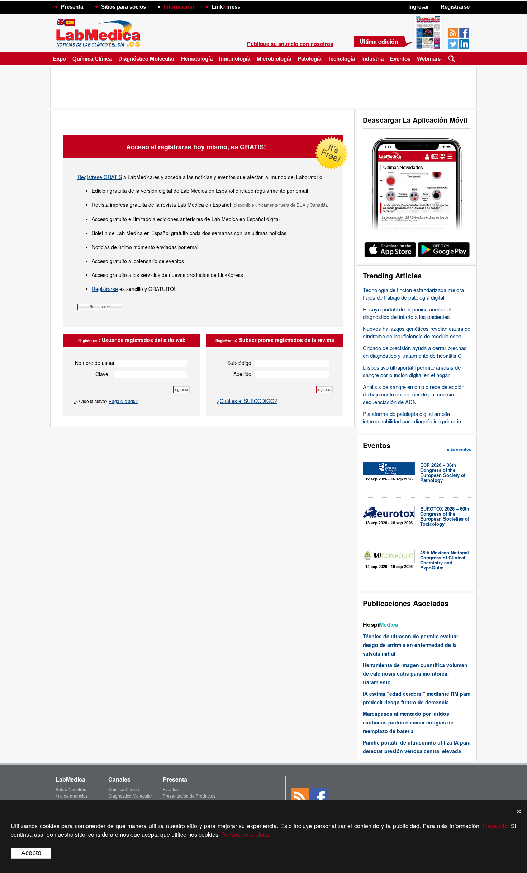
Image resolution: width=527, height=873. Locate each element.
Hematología (197, 59)
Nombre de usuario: (92, 362)
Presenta (72, 7)
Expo (59, 59)
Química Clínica (92, 59)
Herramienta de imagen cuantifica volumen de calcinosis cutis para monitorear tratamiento (415, 673)
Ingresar (418, 7)
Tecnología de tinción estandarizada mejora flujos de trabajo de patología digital (413, 293)
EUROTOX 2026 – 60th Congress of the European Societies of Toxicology (444, 516)
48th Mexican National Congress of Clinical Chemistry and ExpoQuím (444, 560)
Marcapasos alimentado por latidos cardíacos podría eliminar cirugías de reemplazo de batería (408, 722)
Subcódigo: (240, 362)
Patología (309, 59)
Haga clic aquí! (123, 401)
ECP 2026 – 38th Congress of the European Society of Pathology (442, 472)
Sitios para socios (123, 7)
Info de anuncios (72, 796)
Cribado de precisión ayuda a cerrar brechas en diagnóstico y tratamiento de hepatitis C (415, 351)
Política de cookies (245, 834)
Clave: (102, 373)
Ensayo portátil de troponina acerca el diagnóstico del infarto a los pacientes (407, 312)
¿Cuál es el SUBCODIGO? (247, 400)
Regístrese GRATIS (99, 176)
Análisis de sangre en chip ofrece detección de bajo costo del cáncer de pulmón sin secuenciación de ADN (413, 394)
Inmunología (234, 59)
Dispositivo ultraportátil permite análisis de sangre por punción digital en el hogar (412, 371)
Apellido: (243, 373)
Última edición (379, 41)
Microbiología (274, 59)
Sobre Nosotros (71, 789)
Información (179, 7)
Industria (372, 59)
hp (250, 5)
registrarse (174, 146)
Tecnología (341, 59)
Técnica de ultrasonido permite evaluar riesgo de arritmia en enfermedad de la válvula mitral (410, 645)
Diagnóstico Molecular (146, 59)
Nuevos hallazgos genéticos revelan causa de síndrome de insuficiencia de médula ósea (416, 332)
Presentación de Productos (189, 796)
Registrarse (105, 288)
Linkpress (226, 7)
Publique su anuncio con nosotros (290, 44)
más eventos (459, 449)
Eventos (400, 59)
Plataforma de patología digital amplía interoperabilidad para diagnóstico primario (412, 417)
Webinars (429, 59)
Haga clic (495, 826)
